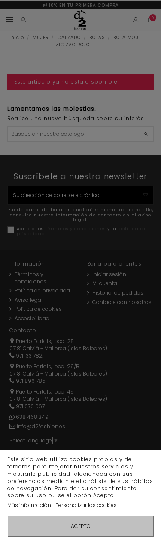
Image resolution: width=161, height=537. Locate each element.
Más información (29, 505)
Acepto (81, 526)
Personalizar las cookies (86, 505)
